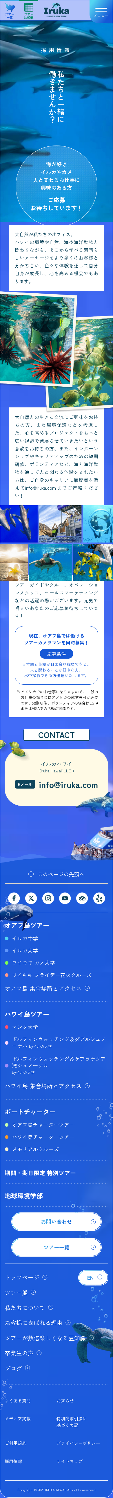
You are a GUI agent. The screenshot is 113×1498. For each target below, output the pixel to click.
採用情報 (13, 1461)
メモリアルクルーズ (35, 1149)
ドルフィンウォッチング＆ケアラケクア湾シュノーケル (59, 1065)
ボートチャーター (30, 1111)
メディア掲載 (18, 1418)
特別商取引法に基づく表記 (72, 1421)
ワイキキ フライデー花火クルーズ (52, 975)
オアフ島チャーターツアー (43, 1124)
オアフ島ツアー (27, 924)
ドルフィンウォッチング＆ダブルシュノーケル (59, 1042)
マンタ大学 (25, 1027)
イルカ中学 (25, 938)
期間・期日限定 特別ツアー (40, 1173)
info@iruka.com (68, 784)
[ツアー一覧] (56, 1254)
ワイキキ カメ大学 (33, 962)
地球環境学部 (24, 1195)
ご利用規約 (15, 1443)
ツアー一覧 (9, 13)
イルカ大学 (25, 950)
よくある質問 (18, 1401)
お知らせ (65, 1401)
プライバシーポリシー (78, 1443)
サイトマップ (70, 1461)
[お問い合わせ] (56, 1228)
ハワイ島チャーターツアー (43, 1137)
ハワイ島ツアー (27, 1013)
